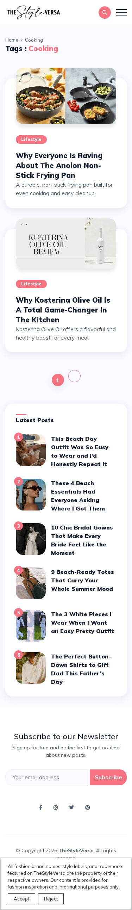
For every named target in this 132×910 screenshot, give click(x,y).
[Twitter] (73, 807)
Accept (21, 899)
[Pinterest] (89, 807)
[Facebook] (42, 807)
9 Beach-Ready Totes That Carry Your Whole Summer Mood (82, 580)
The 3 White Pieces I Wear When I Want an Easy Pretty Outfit (82, 622)
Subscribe (108, 777)
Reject (51, 899)
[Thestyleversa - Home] (33, 11)
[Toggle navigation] (121, 12)
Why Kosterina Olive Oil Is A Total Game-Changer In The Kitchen (63, 310)
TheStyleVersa (76, 850)
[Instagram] (57, 807)
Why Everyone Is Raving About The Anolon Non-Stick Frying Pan (59, 165)
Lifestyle (31, 139)
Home (11, 40)
